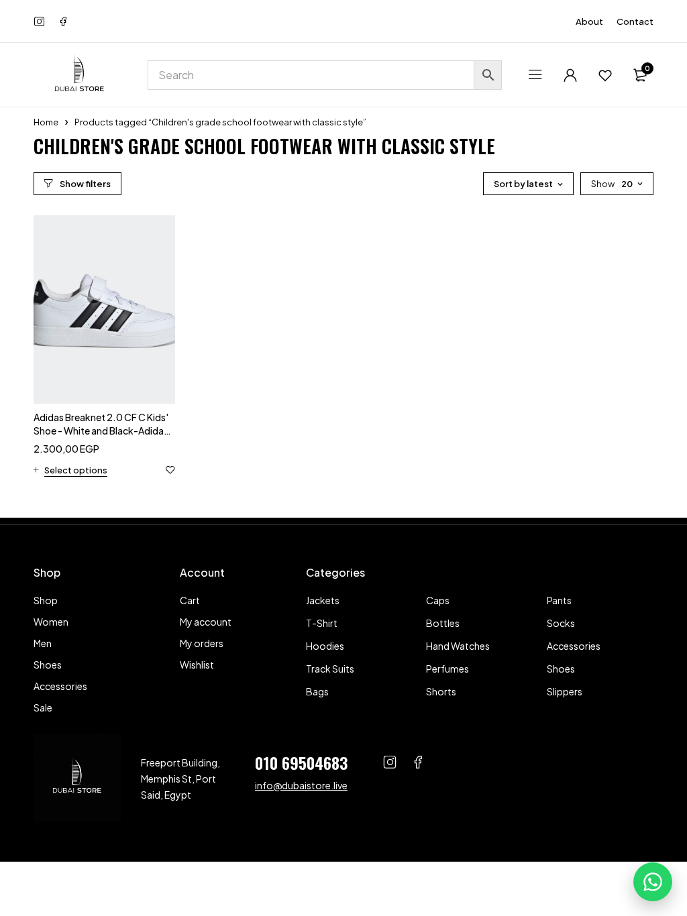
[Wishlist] (605, 75)
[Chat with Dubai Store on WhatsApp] (652, 881)
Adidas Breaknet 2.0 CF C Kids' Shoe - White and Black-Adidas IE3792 (101, 430)
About (589, 21)
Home (46, 122)
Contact (635, 21)
